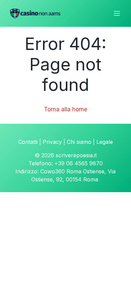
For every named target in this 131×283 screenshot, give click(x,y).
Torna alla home (65, 109)
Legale (104, 141)
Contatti (28, 141)
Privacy (52, 141)
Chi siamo (79, 141)
